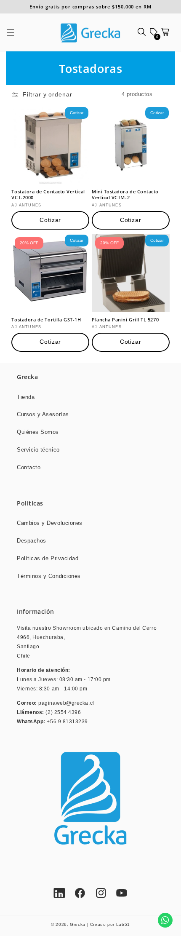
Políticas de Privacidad (47, 559)
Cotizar (50, 220)
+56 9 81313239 (67, 721)
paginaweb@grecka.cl (66, 703)
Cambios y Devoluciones (50, 523)
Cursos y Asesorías (43, 414)
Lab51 (123, 924)
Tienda (26, 397)
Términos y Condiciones (49, 576)
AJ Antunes (26, 205)
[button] (15, 32)
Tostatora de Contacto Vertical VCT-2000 (48, 195)
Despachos (31, 541)
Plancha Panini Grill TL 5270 (125, 320)
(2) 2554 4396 (63, 712)
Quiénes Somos (38, 432)
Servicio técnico (38, 450)
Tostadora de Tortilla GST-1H (46, 320)
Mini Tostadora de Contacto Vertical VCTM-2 (125, 195)
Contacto (28, 468)
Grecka (77, 924)
